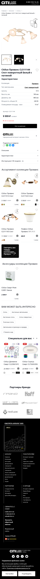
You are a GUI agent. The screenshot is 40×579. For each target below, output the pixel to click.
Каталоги (7, 491)
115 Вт (36, 372)
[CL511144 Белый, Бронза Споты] (19, 60)
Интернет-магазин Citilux (28, 458)
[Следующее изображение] (36, 36)
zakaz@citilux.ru (9, 516)
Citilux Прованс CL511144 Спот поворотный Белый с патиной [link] (18, 14)
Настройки (9, 574)
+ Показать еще (8, 332)
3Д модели (8, 493)
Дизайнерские (9, 477)
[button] (20, 35)
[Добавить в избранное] (37, 69)
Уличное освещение (10, 475)
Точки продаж (27, 466)
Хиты (6, 479)
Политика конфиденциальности (18, 568)
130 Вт (17, 372)
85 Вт (32, 372)
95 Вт (13, 372)
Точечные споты (8, 322)
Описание (5, 150)
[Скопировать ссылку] (4, 145)
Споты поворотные (25, 317)
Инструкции (26, 498)
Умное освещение (10, 472)
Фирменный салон (9, 530)
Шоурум (25, 468)
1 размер (16, 204)
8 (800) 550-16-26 (9, 512)
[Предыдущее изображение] (4, 36)
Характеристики (7, 156)
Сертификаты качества (27, 501)
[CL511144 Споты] (6, 60)
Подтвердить (27, 574)
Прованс (35, 84)
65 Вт (28, 372)
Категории (8, 461)
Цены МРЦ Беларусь (10, 495)
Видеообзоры (27, 491)
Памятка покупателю (29, 463)
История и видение (28, 489)
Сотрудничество (9, 489)
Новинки (7, 457)
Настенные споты (9, 317)
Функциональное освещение (10, 469)
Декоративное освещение (9, 465)
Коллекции (8, 459)
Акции (6, 481)
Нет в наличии (20, 126)
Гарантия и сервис (28, 461)
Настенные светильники (20, 312)
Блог (24, 495)
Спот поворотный (32, 87)
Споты (5, 312)
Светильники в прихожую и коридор (15, 327)
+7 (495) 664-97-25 (10, 514)
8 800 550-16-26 (32, 2)
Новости (25, 493)
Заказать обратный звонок (9, 522)
